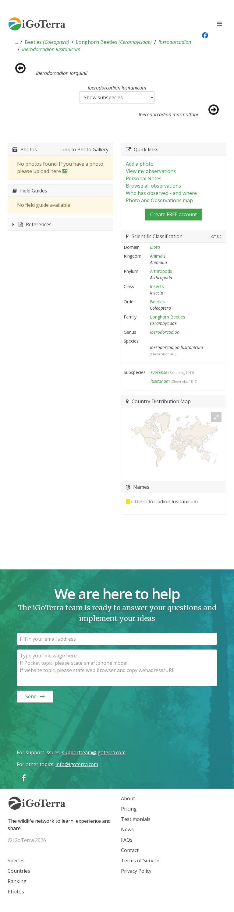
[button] (16, 42)
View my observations (151, 171)
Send (31, 696)
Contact (130, 850)
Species (16, 860)
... (16, 42)
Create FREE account (173, 214)
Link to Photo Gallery (84, 149)
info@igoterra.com (76, 764)
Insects (157, 286)
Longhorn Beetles (114, 42)
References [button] (38, 224)
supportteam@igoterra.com (94, 752)
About (128, 798)
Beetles (47, 42)
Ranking (17, 881)
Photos (16, 891)
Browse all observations (153, 185)
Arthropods (161, 271)
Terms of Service (140, 860)
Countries (19, 871)
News (127, 829)
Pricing (129, 808)
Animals (157, 256)
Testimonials (136, 819)
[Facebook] (24, 778)
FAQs (127, 839)
